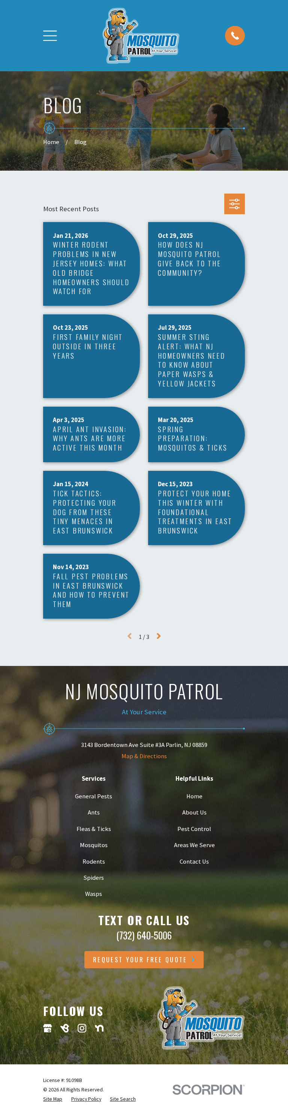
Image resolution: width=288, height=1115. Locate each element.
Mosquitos (94, 845)
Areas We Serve (194, 845)
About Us (194, 812)
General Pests (93, 796)
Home (194, 796)
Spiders (93, 878)
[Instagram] (82, 1028)
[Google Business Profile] (47, 1028)
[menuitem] (52, 1099)
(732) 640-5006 (144, 935)
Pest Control (194, 829)
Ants (94, 812)
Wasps (93, 894)
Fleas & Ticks (93, 829)
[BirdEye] (64, 1028)
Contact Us (194, 862)
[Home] (141, 36)
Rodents (93, 862)
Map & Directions (144, 756)
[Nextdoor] (99, 1028)
